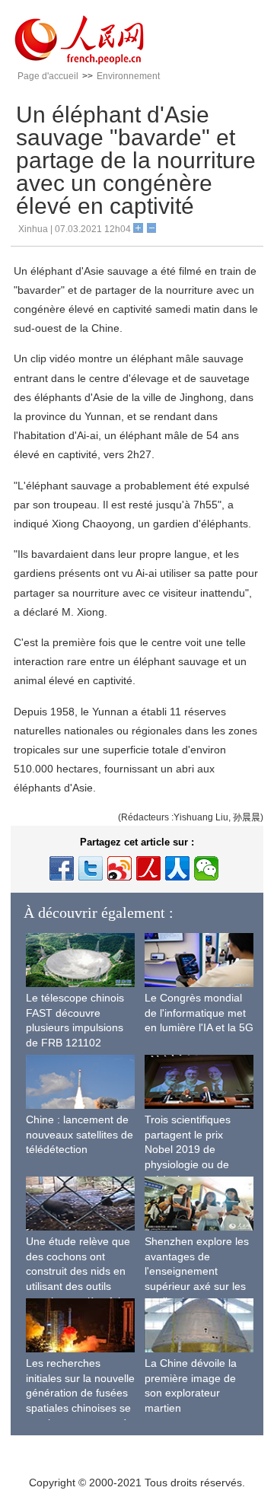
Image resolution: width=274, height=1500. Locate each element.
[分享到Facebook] (61, 868)
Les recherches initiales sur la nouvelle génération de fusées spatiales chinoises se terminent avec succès (80, 1392)
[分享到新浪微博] (119, 868)
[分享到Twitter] (90, 868)
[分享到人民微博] (148, 868)
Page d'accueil (48, 76)
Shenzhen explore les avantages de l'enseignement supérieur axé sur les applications (197, 1271)
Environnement (128, 76)
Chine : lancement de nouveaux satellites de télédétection (79, 1134)
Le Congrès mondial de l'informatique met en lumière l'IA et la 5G (199, 1012)
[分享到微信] (206, 868)
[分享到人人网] (177, 868)
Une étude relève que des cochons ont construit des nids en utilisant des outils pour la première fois (78, 1271)
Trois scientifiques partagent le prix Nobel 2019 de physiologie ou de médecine (188, 1149)
